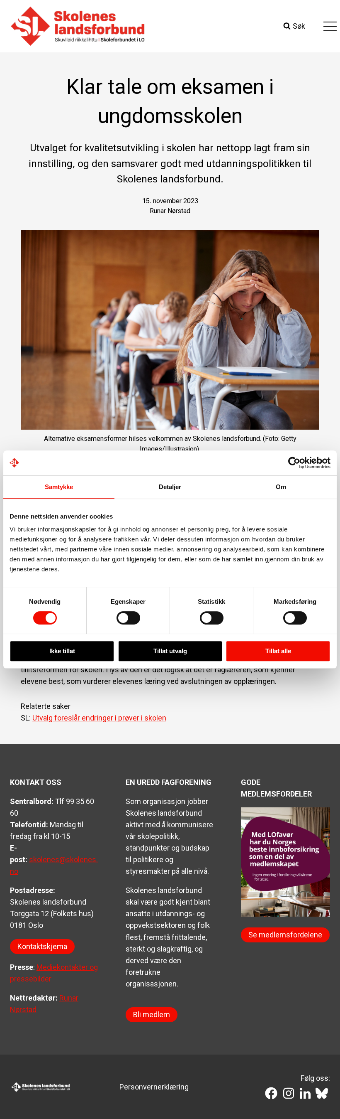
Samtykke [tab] (59, 486)
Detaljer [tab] (170, 486)
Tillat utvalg (170, 650)
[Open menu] (330, 26)
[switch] (128, 618)
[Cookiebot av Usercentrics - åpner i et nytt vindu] (294, 463)
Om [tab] (281, 486)
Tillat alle (278, 650)
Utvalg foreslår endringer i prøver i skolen (99, 717)
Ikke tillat (62, 650)
